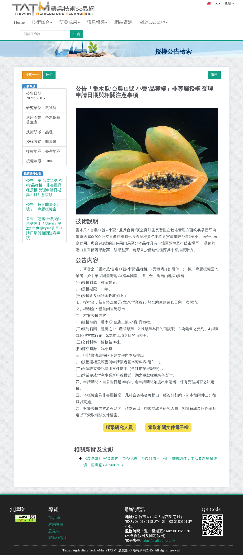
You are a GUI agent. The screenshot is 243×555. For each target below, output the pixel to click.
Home (19, 22)
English (54, 518)
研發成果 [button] (68, 22)
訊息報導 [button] (96, 22)
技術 (49, 75)
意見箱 (54, 531)
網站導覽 (56, 524)
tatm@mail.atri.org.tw (158, 540)
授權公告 (32, 75)
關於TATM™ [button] (152, 22)
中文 (214, 3)
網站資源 (123, 22)
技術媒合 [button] (41, 22)
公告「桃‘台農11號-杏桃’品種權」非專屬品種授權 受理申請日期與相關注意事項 (44, 187)
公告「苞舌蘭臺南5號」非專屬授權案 (42, 206)
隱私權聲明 (57, 538)
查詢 (76, 34)
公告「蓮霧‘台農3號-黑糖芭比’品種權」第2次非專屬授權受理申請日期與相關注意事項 (44, 228)
